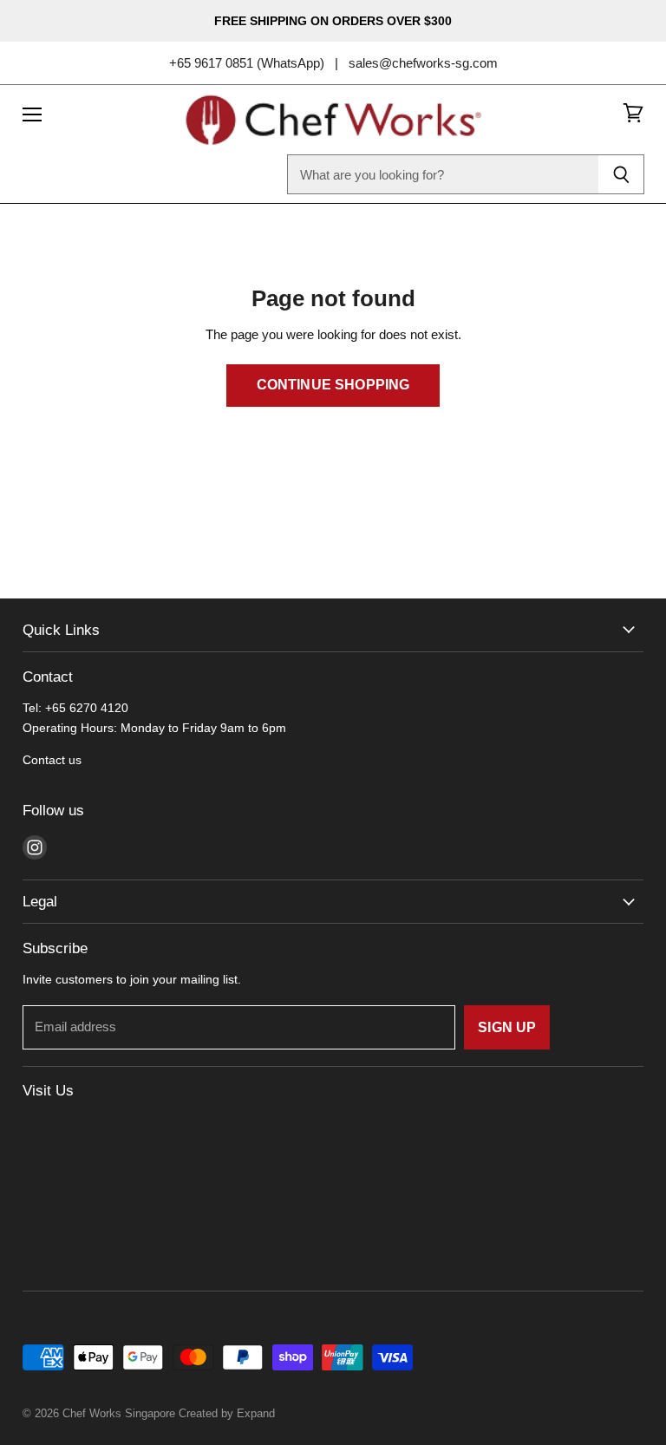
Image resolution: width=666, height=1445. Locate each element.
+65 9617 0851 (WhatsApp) (246, 63)
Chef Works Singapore (118, 1413)
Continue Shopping (333, 384)
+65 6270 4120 (86, 708)
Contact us (52, 760)
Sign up (507, 1027)
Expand (256, 1413)
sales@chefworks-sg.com (423, 63)
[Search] (621, 174)
